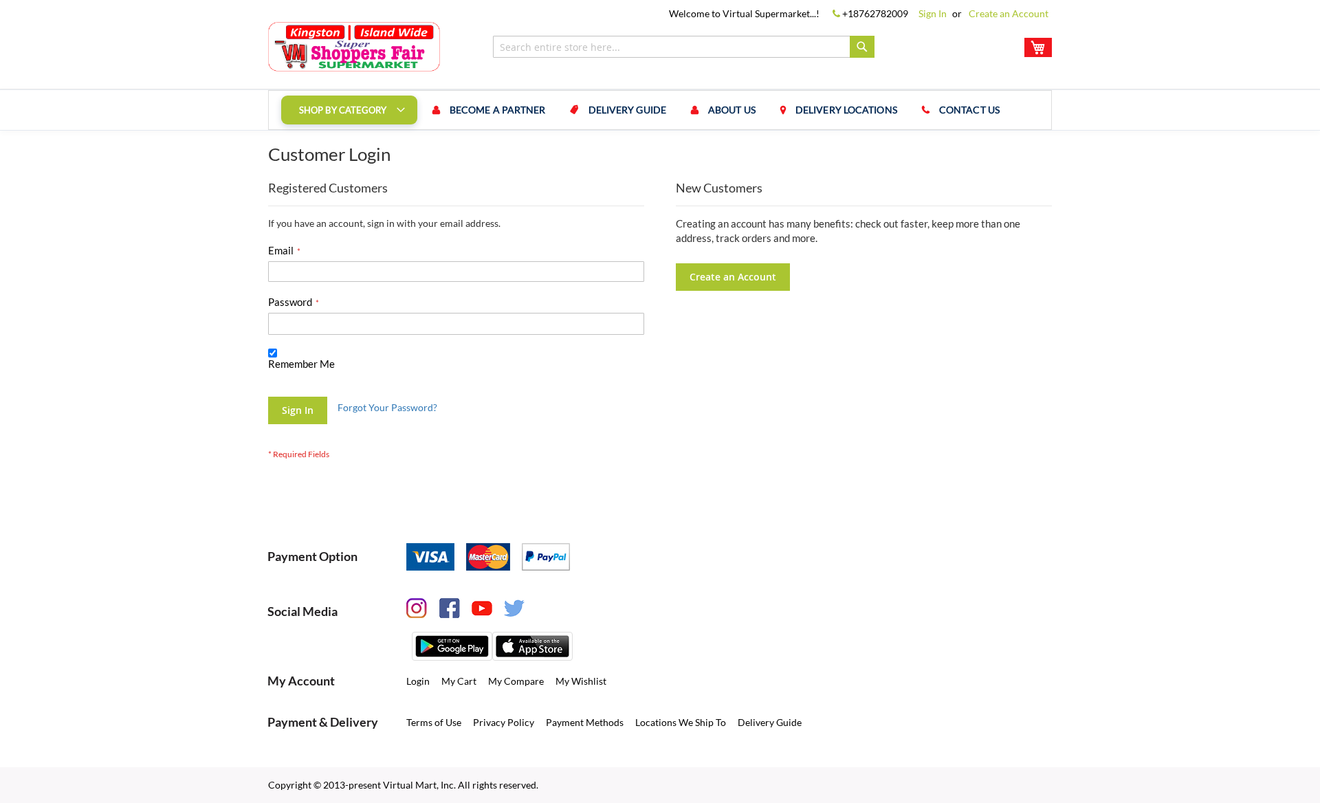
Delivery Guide (770, 722)
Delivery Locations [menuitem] (846, 110)
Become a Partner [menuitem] (498, 110)
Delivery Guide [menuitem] (627, 110)
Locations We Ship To (680, 722)
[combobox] (683, 47)
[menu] (660, 110)
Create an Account (1008, 13)
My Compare (516, 681)
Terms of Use (433, 722)
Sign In (932, 13)
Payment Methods (585, 722)
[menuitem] (349, 110)
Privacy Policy (503, 722)
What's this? (290, 377)
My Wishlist (581, 681)
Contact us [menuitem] (969, 110)
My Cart (458, 681)
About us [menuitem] (732, 110)
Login (418, 681)
